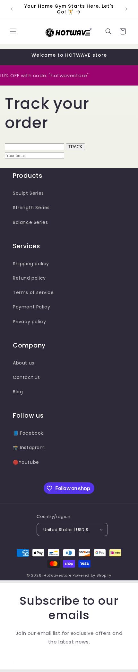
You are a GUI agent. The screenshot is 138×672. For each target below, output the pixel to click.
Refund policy (29, 278)
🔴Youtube (26, 462)
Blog (18, 392)
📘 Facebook (28, 433)
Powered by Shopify (92, 575)
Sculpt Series (28, 193)
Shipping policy (31, 263)
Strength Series (31, 207)
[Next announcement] (126, 9)
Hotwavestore (57, 575)
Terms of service (33, 292)
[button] (13, 31)
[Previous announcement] (12, 9)
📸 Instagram (29, 447)
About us (23, 363)
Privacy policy (29, 321)
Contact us (26, 377)
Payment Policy (31, 307)
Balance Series (30, 222)
